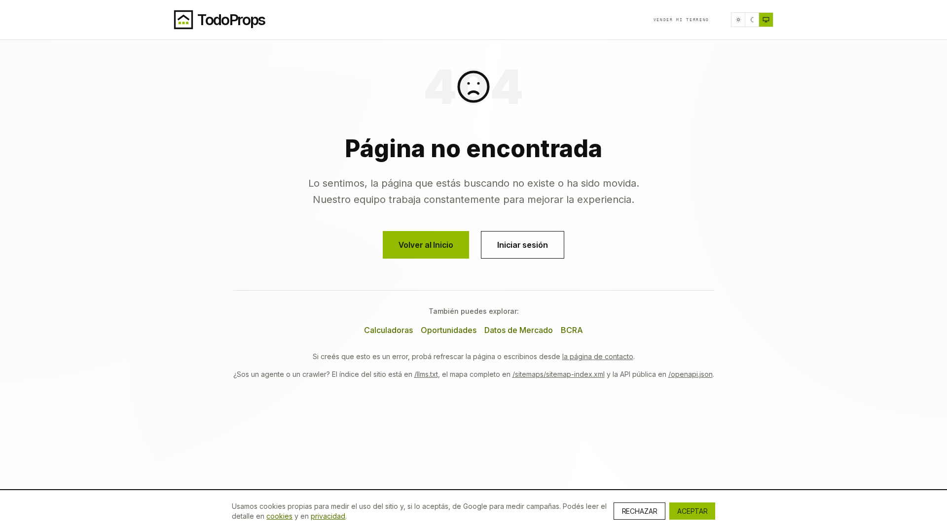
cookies (279, 516)
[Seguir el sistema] (766, 20)
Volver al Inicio (426, 245)
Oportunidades (448, 330)
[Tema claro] (738, 20)
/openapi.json (690, 374)
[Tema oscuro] (752, 20)
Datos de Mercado (518, 330)
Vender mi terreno (681, 19)
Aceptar (692, 511)
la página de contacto (597, 356)
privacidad (328, 516)
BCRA (572, 330)
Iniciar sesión (522, 245)
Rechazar (639, 511)
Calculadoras (388, 330)
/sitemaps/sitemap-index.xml (558, 374)
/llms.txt (426, 374)
